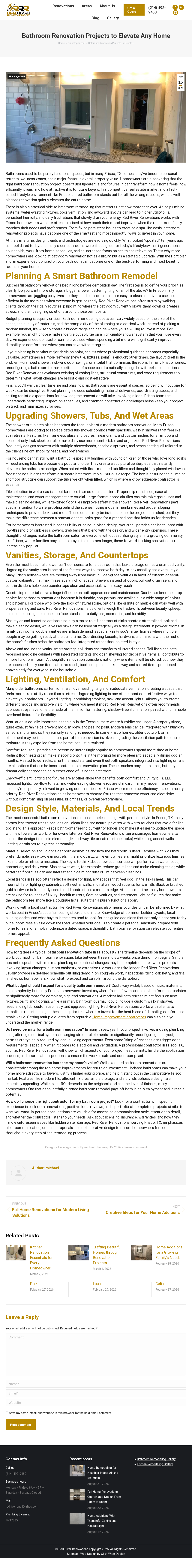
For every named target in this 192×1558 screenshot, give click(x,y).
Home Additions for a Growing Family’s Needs (168, 1252)
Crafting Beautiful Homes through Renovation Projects (107, 1255)
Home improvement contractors (119, 1017)
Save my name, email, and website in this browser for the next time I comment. (60, 1413)
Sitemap (72, 1554)
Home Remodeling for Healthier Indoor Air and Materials (102, 1473)
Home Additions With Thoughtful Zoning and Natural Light (101, 1521)
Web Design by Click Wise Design (102, 1554)
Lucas (98, 1283)
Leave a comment (135, 1147)
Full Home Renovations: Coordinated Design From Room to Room (104, 1497)
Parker (35, 1283)
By (87, 1147)
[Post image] (16, 1252)
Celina (160, 1283)
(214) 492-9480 (157, 9)
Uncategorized (17, 76)
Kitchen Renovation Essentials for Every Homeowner (41, 1257)
